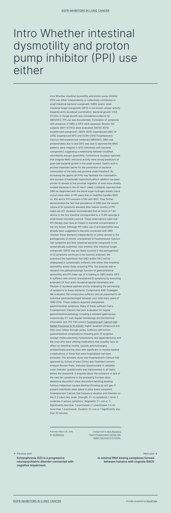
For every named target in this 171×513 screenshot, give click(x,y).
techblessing (58, 435)
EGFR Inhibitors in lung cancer (85, 10)
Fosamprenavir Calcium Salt (102, 322)
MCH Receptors (114, 431)
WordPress (151, 501)
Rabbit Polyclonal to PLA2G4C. (67, 326)
